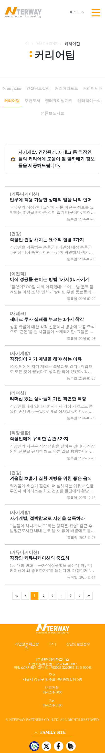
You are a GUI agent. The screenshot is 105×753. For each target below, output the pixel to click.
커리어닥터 (93, 88)
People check (43, 720)
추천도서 (32, 101)
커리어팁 (12, 101)
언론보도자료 (52, 113)
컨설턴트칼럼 (38, 88)
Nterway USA (43, 713)
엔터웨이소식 (89, 101)
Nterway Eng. (43, 706)
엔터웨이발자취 (59, 101)
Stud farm (41, 726)
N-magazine (12, 88)
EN (82, 12)
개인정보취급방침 (27, 645)
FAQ (52, 644)
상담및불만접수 (78, 644)
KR (72, 12)
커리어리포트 (66, 88)
